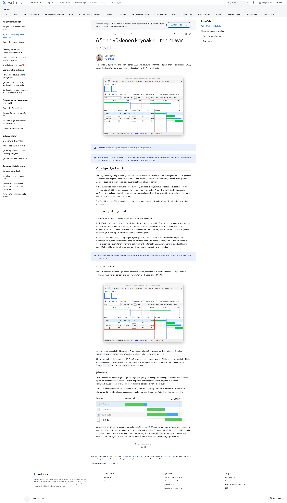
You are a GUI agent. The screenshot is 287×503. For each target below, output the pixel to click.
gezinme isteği (114, 223)
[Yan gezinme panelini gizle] (27, 499)
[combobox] (238, 3)
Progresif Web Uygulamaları (89, 14)
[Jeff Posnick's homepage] (112, 60)
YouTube (228, 481)
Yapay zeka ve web (10, 14)
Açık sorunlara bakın (111, 481)
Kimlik (71, 14)
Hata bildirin (108, 477)
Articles (7, 9)
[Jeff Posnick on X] (106, 60)
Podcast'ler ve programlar (173, 488)
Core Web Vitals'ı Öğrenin (54, 14)
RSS (226, 488)
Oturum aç (280, 3)
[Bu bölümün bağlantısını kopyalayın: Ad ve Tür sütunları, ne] (120, 266)
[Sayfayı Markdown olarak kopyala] (105, 48)
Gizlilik (42, 498)
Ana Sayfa (99, 34)
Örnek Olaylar (116, 3)
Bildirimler (122, 14)
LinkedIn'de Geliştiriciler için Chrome (238, 484)
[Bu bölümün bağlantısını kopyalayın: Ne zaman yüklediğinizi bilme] (131, 211)
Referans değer (64, 3)
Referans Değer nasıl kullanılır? (86, 3)
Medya (218, 14)
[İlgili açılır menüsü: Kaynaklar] (41, 2)
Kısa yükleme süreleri (31, 14)
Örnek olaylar (169, 484)
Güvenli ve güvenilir (233, 14)
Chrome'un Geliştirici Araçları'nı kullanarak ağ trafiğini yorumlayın (128, 148)
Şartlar (35, 498)
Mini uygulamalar (204, 14)
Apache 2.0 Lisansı (167, 456)
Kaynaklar (34, 3)
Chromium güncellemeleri (173, 481)
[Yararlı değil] (189, 34)
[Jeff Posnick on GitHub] (109, 60)
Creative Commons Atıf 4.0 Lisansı (132, 456)
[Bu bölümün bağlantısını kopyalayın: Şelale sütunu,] (112, 372)
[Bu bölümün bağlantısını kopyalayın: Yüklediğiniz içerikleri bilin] (127, 168)
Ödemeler (109, 14)
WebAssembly (252, 14)
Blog (103, 3)
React (174, 14)
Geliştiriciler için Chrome (173, 477)
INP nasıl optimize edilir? (141, 14)
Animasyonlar (187, 14)
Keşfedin (50, 3)
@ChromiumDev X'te (232, 477)
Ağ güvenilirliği (161, 14)
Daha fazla (267, 14)
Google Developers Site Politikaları (108, 459)
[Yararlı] (186, 34)
